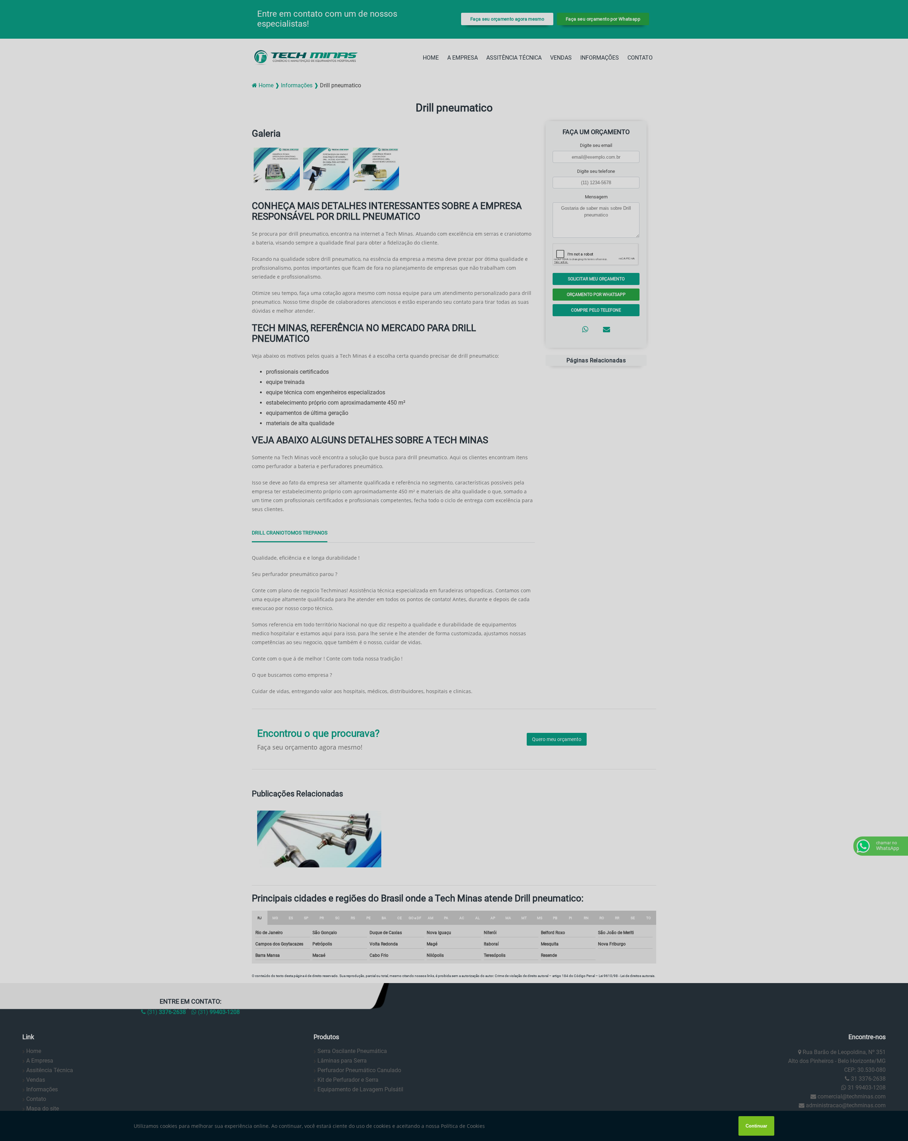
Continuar (756, 1126)
